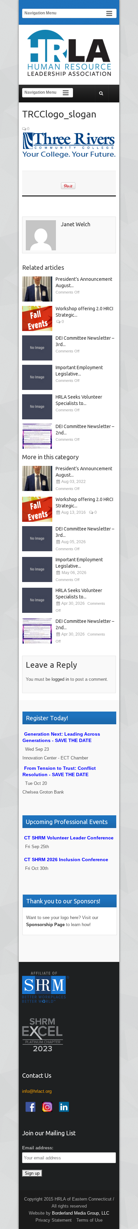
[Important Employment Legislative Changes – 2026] (37, 377)
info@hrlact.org (37, 1091)
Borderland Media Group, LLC (80, 1213)
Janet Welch (75, 224)
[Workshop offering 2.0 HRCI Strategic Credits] (37, 318)
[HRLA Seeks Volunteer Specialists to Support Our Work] (37, 406)
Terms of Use (89, 1220)
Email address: (37, 1147)
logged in (60, 679)
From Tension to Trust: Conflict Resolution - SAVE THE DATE (59, 771)
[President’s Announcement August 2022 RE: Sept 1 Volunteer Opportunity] (37, 289)
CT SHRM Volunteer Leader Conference (69, 837)
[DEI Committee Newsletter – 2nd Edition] (37, 436)
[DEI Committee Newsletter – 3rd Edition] (37, 347)
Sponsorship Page (45, 924)
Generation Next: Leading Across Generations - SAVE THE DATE (61, 737)
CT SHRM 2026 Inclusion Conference (66, 859)
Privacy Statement (54, 1220)
